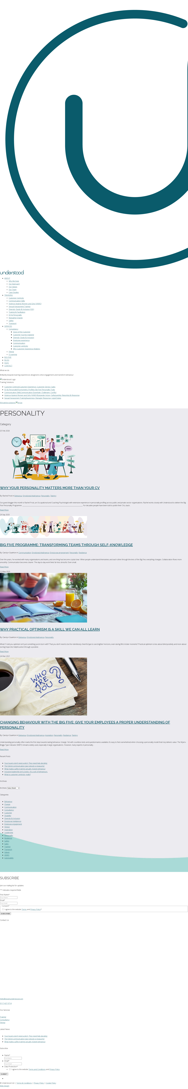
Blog (6, 360)
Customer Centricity (16, 298)
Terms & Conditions (24, 1083)
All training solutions (8, 402)
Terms (24, 909)
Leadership (8, 832)
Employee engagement (59, 553)
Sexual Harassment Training (19, 306)
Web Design (4, 1086)
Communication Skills (17, 301)
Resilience (83, 553)
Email (2, 900)
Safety (11, 320)
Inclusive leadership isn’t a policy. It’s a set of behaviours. (26, 771)
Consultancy (13, 329)
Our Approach (14, 284)
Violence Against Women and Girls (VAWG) (25, 303)
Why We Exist (14, 281)
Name (7, 1055)
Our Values (13, 287)
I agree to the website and (23, 909)
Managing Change (16, 318)
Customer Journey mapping (23, 335)
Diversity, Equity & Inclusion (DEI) (21, 309)
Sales (6, 844)
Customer (8, 813)
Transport (12, 323)
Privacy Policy (35, 909)
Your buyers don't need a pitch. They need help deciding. (26, 1036)
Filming (11, 351)
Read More (4, 510)
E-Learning (13, 354)
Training (8, 295)
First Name (5, 894)
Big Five (7, 357)
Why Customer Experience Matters (26, 349)
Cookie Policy (51, 1083)
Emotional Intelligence (31, 496)
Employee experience (21, 340)
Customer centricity (20, 346)
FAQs (6, 363)
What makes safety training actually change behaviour (24, 769)
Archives (3, 788)
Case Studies (14, 292)
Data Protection (11, 1066)
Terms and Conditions (37, 1069)
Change (7, 804)
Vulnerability (8, 858)
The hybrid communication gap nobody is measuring (24, 766)
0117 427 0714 (6, 1003)
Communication (19, 343)
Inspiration (49, 735)
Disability (7, 815)
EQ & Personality (15, 315)
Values (6, 852)
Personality (45, 496)
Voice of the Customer (21, 332)
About (7, 278)
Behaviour (18, 496)
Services (8, 326)
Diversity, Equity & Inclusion (23, 337)
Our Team (12, 289)
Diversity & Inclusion (12, 818)
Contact (8, 366)
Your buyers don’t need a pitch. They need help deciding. (25, 763)
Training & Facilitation (17, 312)
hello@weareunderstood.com (11, 999)
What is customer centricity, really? (17, 774)
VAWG (6, 855)
